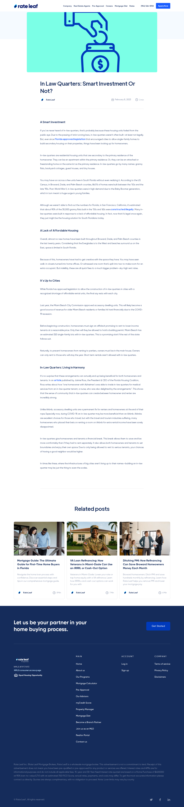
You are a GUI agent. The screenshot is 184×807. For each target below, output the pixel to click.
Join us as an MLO (85, 729)
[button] (67, 6)
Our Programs (83, 677)
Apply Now (163, 6)
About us (80, 671)
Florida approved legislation (70, 139)
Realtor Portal (83, 735)
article (58, 380)
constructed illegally (122, 209)
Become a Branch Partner (88, 722)
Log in (124, 664)
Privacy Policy (161, 671)
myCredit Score (83, 703)
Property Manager (85, 709)
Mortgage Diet (121, 6)
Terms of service (162, 664)
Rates (131, 6)
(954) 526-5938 (147, 6)
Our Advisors (82, 696)
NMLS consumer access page (27, 670)
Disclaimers (160, 677)
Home (79, 664)
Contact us (81, 742)
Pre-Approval (98, 6)
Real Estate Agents (82, 6)
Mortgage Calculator (86, 683)
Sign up (125, 671)
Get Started (158, 626)
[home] (24, 5)
